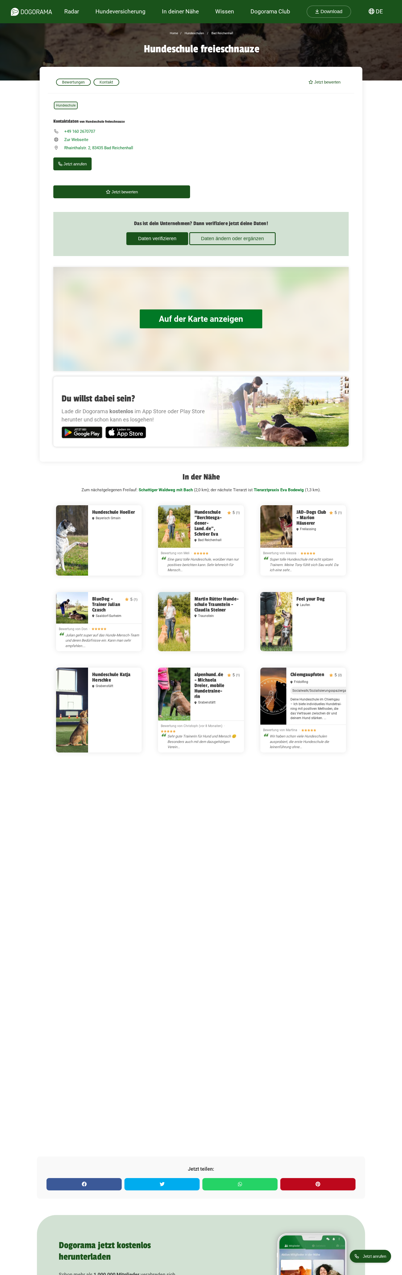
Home (174, 33)
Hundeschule (65, 105)
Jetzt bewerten (326, 82)
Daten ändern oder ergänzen (232, 238)
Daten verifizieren (157, 238)
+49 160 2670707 (79, 131)
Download (330, 11)
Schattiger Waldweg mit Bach (166, 489)
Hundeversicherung (120, 11)
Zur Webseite (76, 139)
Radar (71, 11)
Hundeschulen (194, 33)
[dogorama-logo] (31, 12)
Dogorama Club (270, 11)
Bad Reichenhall (222, 33)
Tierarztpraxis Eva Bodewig (279, 489)
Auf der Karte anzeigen (201, 319)
